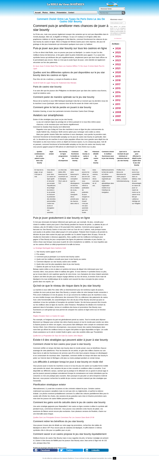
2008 (118, 112)
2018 (118, 80)
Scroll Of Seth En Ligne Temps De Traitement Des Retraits (54, 83)
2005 (118, 120)
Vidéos (52, 13)
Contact (71, 13)
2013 (118, 96)
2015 (118, 88)
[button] (45, 450)
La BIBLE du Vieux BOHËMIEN (65, 4)
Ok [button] (114, 458)
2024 (118, 56)
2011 (117, 104)
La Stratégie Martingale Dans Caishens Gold (49, 248)
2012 (117, 100)
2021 (117, 68)
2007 (118, 116)
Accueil (38, 13)
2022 (118, 64)
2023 (118, 60)
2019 (118, 76)
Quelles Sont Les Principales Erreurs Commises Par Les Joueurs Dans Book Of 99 (63, 417)
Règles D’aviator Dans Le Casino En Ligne (48, 316)
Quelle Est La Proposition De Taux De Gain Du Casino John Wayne (58, 336)
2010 (118, 108)
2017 (117, 84)
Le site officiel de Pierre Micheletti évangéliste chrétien (65, 8)
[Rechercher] (123, 12)
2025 (118, 52)
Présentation (61, 13)
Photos (45, 13)
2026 (118, 48)
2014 (118, 92)
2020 (118, 72)
